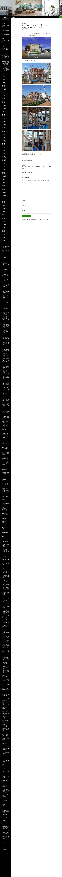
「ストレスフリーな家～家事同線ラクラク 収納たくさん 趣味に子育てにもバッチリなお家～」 (5, 318)
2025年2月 (3, 102)
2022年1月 (3, 156)
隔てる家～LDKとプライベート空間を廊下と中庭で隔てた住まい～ (5, 827)
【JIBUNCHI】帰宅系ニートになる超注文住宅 (5, 417)
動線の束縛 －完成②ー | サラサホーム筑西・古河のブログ (5, 57)
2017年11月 (4, 225)
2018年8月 (3, 212)
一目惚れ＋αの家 (4, 642)
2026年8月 (3, 76)
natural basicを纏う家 (5, 519)
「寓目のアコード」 (5, 355)
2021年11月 (4, 159)
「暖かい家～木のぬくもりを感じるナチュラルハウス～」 (5, 371)
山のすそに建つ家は (5, 720)
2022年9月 (3, 144)
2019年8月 (3, 198)
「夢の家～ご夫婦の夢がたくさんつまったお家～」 (5, 350)
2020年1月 (3, 191)
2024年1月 (3, 121)
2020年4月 (3, 186)
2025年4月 (3, 99)
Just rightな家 (4, 499)
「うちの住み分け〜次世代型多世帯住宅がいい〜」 (5, 295)
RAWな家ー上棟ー (5, 33)
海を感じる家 (4, 769)
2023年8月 (3, 128)
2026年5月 (3, 80)
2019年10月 (4, 195)
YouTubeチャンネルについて (27, 172)
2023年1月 (3, 138)
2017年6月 (3, 233)
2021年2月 (3, 172)
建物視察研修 (4, 724)
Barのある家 (4, 429)
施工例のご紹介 (4, 743)
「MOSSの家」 (4, 257)
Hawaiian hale (4, 470)
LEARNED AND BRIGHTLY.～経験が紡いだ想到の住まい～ (5, 510)
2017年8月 (3, 230)
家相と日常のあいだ (5, 718)
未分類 (3, 764)
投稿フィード (4, 846)
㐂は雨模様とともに (5, 838)
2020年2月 (3, 189)
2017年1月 (3, 240)
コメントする (37, 29)
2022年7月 (3, 147)
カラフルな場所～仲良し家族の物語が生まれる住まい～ (5, 576)
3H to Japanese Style (5, 424)
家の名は (3, 708)
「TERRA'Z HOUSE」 (5, 282)
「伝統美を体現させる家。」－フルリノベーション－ (5, 335)
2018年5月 (3, 217)
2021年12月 (4, 157)
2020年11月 (4, 176)
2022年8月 (3, 146)
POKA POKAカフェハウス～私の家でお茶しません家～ (5, 539)
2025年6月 (3, 96)
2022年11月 (4, 141)
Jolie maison (4, 498)
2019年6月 (3, 201)
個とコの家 (3, 673)
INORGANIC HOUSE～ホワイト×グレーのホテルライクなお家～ (5, 483)
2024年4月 (3, 117)
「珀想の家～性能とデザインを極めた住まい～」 (5, 384)
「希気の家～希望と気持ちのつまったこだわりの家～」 (5, 367)
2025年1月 (3, 104)
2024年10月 (4, 108)
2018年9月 (3, 211)
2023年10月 (4, 125)
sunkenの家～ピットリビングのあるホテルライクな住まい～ (5, 549)
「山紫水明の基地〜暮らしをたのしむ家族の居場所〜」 (5, 358)
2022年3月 (3, 153)
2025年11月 (4, 89)
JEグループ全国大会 (5, 496)
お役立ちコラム (4, 569)
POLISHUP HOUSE (5, 541)
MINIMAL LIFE (4, 518)
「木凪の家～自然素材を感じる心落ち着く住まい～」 (5, 377)
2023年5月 (3, 133)
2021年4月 (3, 169)
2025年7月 (3, 95)
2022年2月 (3, 154)
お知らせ (3, 573)
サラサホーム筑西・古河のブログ (10, 17)
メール (24, 205)
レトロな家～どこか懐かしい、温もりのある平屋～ (5, 637)
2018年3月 (3, 220)
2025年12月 (4, 88)
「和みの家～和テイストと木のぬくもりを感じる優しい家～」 (5, 346)
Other (3, 536)
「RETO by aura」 (5, 269)
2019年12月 (4, 192)
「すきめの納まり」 (5, 314)
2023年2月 (3, 137)
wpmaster (32, 29)
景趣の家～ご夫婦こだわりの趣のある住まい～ (5, 746)
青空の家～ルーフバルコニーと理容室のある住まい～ (5, 833)
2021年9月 (3, 162)
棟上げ (31, 160)
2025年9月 (3, 92)
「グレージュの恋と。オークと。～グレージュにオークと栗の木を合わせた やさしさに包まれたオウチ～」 (5, 305)
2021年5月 (3, 167)
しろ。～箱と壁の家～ (5, 587)
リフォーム (3, 635)
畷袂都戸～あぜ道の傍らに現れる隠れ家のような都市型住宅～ (5, 784)
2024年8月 (3, 111)
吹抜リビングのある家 (5, 679)
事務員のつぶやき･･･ (5, 662)
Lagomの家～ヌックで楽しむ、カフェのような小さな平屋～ (5, 507)
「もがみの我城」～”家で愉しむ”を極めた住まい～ (5, 331)
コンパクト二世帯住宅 (5, 581)
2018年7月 (3, 214)
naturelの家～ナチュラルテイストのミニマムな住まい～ (5, 524)
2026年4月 (3, 82)
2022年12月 (4, 140)
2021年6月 (3, 166)
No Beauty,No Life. (5, 532)
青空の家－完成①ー (5, 67)
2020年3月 (3, 188)
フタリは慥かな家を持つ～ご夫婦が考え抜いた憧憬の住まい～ (5, 612)
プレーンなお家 (4, 617)
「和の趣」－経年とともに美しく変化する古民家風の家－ (5, 343)
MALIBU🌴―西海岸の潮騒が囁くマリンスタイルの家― (5, 515)
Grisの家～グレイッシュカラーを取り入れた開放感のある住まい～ (5, 466)
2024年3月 (3, 118)
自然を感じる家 (4, 800)
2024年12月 (4, 105)
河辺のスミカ (4, 768)
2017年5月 (3, 234)
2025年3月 (3, 101)
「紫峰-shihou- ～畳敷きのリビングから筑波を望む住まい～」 (5, 390)
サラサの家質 (4, 583)
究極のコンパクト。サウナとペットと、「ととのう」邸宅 (5, 791)
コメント (24, 185)
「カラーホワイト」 (5, 301)
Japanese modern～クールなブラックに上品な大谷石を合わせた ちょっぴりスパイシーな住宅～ (6, 490)
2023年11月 (4, 124)
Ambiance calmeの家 (5, 428)
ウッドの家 (24, 23)
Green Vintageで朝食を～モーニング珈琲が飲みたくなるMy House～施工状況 (36, 167)
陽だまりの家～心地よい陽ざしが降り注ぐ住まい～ (5, 823)
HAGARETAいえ (4, 469)
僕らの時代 (3, 675)
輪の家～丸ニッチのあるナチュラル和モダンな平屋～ (5, 817)
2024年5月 (3, 115)
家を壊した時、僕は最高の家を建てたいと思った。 (5, 711)
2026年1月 (3, 86)
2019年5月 (3, 202)
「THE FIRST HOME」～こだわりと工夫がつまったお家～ (5, 285)
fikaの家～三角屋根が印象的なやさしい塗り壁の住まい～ (5, 453)
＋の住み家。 (4, 420)
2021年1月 (3, 173)
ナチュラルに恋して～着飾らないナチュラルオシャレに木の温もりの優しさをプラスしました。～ (5, 602)
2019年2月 (3, 207)
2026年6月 (3, 79)
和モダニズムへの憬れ (5, 684)
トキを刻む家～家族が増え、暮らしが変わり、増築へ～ (5, 593)
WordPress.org (4, 849)
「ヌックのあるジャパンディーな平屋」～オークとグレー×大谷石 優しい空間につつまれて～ (6, 326)
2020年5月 (3, 185)
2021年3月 (3, 170)
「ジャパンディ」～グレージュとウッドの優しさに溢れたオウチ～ (5, 312)
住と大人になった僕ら (5, 666)
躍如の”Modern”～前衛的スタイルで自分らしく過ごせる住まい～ (5, 811)
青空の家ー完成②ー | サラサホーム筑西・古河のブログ (5, 69)
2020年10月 (4, 178)
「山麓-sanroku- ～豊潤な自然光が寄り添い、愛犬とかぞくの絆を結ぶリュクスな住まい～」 (5, 363)
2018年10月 (4, 209)
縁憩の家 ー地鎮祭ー (5, 34)
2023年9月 (3, 127)
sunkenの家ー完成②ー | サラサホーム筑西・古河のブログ (5, 63)
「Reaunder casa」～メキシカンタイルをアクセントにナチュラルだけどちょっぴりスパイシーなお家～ (5, 265)
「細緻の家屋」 (4, 393)
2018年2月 (3, 221)
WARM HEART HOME (5, 559)
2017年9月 (3, 228)
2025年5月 (3, 98)
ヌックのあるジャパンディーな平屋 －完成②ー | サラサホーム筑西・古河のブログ (5, 45)
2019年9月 (3, 196)
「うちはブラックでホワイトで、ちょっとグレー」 (5, 298)
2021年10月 (4, 160)
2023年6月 (3, 131)
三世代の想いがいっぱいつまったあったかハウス (5, 651)
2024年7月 (3, 112)
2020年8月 (3, 180)
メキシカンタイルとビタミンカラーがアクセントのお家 (5, 630)
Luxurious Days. (4, 513)
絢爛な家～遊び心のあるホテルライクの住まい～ (5, 797)
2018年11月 (4, 208)
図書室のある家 (4, 700)
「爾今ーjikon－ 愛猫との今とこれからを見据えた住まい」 (5, 381)
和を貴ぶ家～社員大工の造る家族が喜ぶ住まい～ (5, 689)
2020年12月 (4, 175)
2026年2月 (3, 85)
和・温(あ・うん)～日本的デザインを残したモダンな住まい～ (5, 681)
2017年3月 (3, 237)
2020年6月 (3, 183)
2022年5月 (3, 150)
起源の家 (3, 804)
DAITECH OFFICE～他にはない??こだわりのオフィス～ (5, 444)
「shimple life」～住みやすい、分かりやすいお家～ (5, 275)
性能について (4, 736)
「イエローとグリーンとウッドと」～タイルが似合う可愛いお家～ (5, 289)
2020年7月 (3, 182)
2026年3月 (3, 83)
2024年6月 (3, 114)
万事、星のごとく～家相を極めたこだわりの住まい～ (5, 645)
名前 (23, 200)
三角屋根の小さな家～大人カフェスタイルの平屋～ (5, 655)
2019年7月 (3, 199)
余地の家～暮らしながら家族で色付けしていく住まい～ (5, 671)
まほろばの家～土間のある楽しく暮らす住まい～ (5, 626)
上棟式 (27, 160)
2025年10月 (4, 91)
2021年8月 (3, 163)
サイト (23, 210)
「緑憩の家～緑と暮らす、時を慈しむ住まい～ (5, 400)
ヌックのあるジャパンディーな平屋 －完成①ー (5, 41)
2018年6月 (3, 215)
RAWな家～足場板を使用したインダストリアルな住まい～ (5, 545)
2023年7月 (3, 130)
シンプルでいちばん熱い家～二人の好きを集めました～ (5, 589)
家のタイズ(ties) (4, 707)
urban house (4, 556)
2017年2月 (3, 238)
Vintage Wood (4, 557)
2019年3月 (3, 205)
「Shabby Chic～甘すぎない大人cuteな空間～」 (5, 271)
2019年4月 (3, 204)
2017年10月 (4, 227)
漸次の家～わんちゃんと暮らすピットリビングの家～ (5, 773)
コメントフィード (5, 847)
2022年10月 (4, 143)
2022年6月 (3, 149)
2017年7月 (3, 231)
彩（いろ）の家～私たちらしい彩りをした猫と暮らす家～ (5, 729)
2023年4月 (3, 134)
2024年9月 (3, 109)
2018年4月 (3, 218)
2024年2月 (3, 120)
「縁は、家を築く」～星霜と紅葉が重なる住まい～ (5, 408)
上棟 (24, 160)
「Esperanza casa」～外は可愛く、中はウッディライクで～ (5, 254)
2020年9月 (3, 179)
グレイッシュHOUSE (5, 580)
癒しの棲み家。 (4, 786)
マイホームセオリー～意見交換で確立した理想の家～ (5, 622)
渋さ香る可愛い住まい (5, 771)
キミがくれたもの (5, 578)
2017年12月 (4, 224)
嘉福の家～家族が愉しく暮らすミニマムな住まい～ (5, 698)
